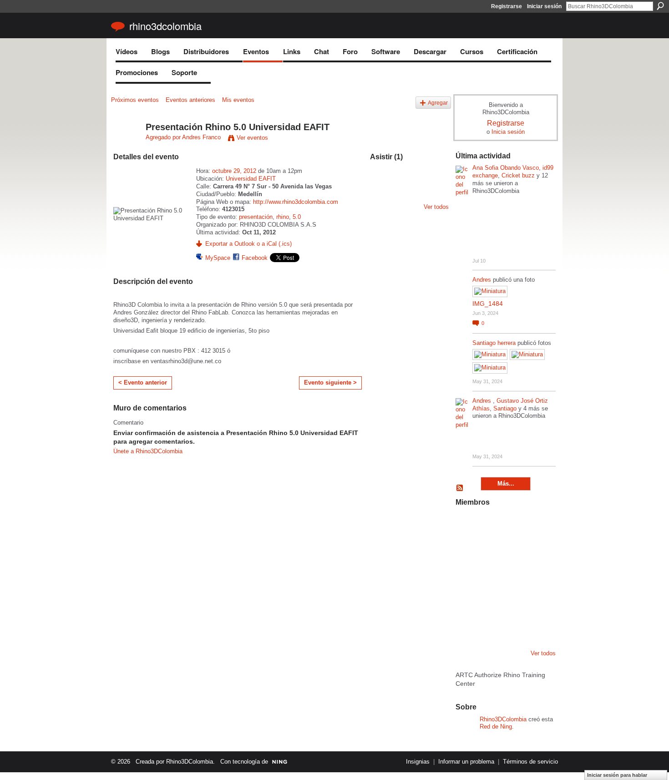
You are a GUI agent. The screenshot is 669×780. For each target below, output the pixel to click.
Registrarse (506, 6)
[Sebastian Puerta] (536, 574)
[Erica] (490, 623)
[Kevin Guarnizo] (466, 599)
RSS (460, 488)
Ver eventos (252, 137)
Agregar (438, 103)
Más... (505, 483)
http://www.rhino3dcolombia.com (295, 201)
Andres (482, 279)
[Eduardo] (490, 574)
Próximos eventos (135, 99)
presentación (256, 216)
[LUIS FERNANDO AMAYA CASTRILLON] (490, 599)
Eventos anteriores (190, 99)
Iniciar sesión (544, 6)
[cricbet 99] (536, 525)
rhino (282, 216)
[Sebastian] (536, 623)
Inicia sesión (508, 131)
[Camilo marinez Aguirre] (466, 574)
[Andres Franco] (125, 146)
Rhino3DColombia (165, 26)
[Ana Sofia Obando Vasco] (513, 525)
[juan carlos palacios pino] (466, 623)
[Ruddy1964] (513, 550)
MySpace (217, 257)
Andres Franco (201, 137)
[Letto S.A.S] (490, 550)
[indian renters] (513, 599)
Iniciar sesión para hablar (617, 775)
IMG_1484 (487, 303)
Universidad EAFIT (251, 178)
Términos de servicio (530, 761)
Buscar (660, 6)
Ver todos (436, 206)
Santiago (505, 408)
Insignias (418, 761)
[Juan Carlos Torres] (536, 550)
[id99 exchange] (466, 525)
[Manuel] (490, 525)
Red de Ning (496, 726)
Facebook (255, 257)
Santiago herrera (494, 342)
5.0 (297, 216)
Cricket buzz (518, 175)
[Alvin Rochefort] (536, 599)
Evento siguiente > (330, 382)
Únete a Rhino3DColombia (147, 451)
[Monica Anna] (513, 574)
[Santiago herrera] (513, 623)
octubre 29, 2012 (234, 170)
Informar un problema (466, 761)
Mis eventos (238, 99)
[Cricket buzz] (466, 550)
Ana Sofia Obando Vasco (505, 167)
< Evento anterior (142, 382)
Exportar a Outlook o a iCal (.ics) (248, 243)
